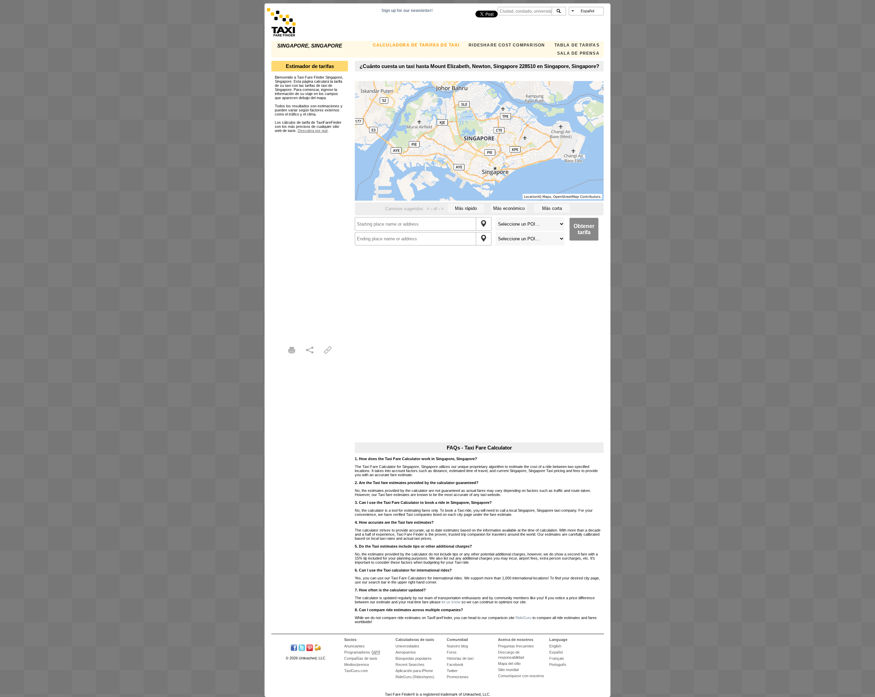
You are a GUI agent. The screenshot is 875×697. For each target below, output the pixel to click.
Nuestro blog (457, 646)
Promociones (458, 677)
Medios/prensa (356, 664)
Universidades (407, 646)
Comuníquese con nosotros (521, 676)
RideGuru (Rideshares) (414, 677)
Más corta (552, 208)
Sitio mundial (508, 670)
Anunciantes (354, 646)
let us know (451, 602)
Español (556, 652)
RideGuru (523, 618)
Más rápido (466, 208)
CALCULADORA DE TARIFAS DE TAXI (416, 45)
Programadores (357, 652)
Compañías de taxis (360, 658)
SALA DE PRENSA (578, 53)
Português (557, 664)
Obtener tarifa (584, 229)
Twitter (452, 671)
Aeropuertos (405, 652)
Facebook (455, 664)
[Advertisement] (309, 235)
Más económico (509, 208)
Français (556, 658)
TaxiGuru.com (356, 671)
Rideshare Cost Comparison (507, 45)
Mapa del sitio (509, 663)
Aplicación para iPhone (414, 671)
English (555, 646)
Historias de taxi (460, 658)
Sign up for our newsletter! (407, 10)
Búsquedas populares (413, 658)
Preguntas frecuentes (516, 646)
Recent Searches (410, 664)
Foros (452, 652)
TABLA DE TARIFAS (577, 45)
